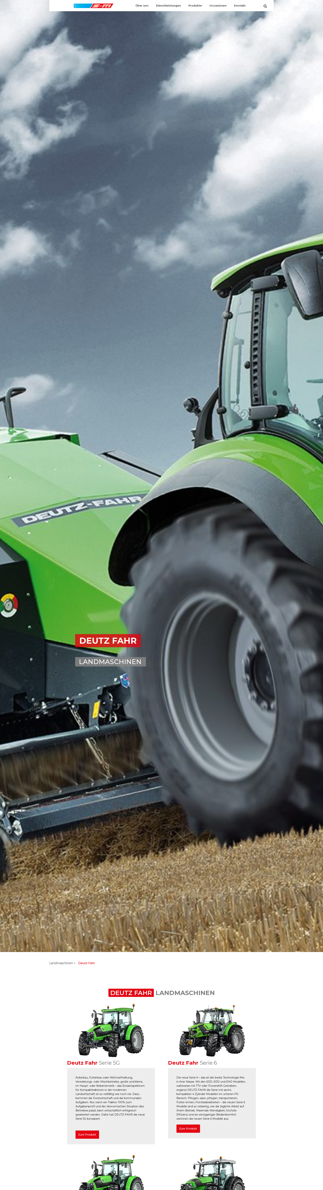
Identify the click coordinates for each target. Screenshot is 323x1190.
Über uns (142, 5)
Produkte (195, 5)
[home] (93, 4)
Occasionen (218, 5)
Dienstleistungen (168, 5)
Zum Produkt (87, 1134)
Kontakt (240, 5)
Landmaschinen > (62, 963)
